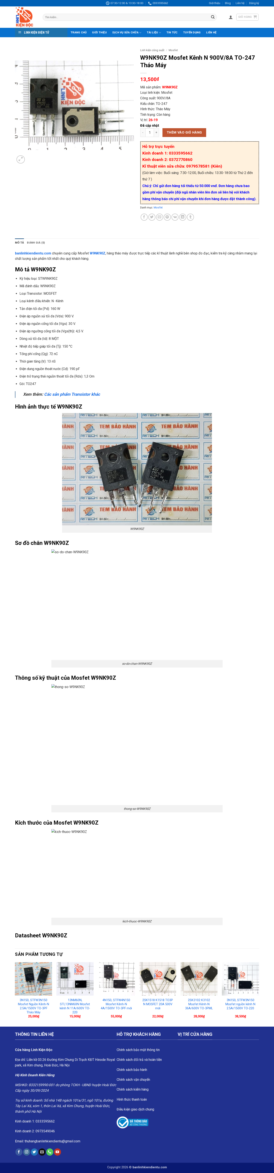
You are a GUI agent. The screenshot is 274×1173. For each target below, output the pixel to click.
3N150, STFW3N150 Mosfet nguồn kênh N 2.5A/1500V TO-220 (240, 1004)
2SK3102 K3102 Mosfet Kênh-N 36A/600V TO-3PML (199, 1004)
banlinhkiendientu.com (33, 253)
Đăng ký (254, 3)
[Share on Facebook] (144, 217)
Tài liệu (152, 32)
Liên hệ (240, 3)
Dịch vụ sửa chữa (125, 32)
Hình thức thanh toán (132, 1099)
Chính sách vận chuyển (133, 1080)
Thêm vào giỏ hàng (184, 132)
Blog (228, 3)
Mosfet (173, 50)
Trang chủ (78, 32)
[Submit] (212, 17)
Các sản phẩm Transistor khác (72, 394)
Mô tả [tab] (19, 242)
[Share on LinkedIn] (182, 217)
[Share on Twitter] (151, 217)
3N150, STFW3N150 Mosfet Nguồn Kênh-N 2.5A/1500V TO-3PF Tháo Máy (33, 1006)
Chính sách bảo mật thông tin (138, 1050)
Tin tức (172, 32)
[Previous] (15, 994)
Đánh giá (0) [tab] (36, 242)
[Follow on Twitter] (34, 1152)
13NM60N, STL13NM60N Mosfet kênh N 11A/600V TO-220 (75, 1006)
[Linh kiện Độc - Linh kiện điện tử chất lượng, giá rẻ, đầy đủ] (25, 17)
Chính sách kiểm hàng (133, 1089)
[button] (231, 17)
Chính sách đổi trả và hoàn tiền (139, 1060)
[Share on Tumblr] (190, 217)
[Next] (259, 994)
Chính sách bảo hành (132, 1070)
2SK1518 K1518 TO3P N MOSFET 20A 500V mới (157, 1004)
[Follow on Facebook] (18, 1152)
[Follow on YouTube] (57, 1152)
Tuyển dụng (192, 32)
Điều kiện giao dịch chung (135, 1109)
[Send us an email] (42, 1152)
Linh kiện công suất (152, 50)
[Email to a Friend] (159, 217)
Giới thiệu (214, 3)
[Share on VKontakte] (175, 217)
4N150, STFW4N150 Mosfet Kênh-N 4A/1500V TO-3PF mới (116, 1004)
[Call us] (49, 1152)
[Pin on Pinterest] (167, 217)
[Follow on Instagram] (26, 1152)
